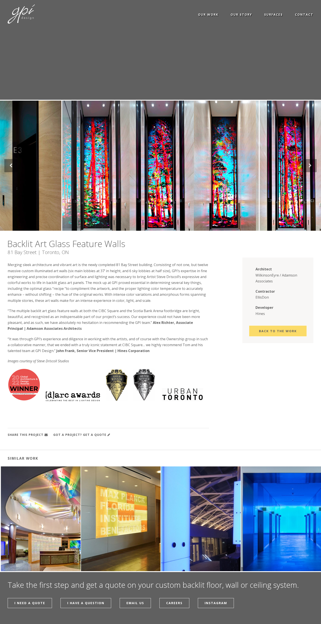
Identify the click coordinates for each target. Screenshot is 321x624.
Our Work (208, 14)
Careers (174, 603)
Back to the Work (278, 331)
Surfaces (273, 14)
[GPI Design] (21, 14)
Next (310, 165)
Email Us (135, 603)
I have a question (85, 603)
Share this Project (25, 435)
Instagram (216, 603)
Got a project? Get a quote (79, 435)
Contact (304, 14)
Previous (10, 165)
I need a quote (29, 603)
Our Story (241, 14)
